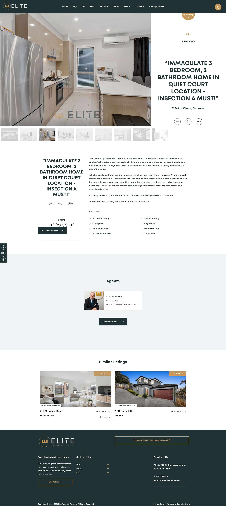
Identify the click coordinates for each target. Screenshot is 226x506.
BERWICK (119, 415)
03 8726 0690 (162, 476)
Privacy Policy (159, 504)
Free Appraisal (156, 6)
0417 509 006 (112, 301)
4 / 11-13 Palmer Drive (51, 411)
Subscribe (54, 482)
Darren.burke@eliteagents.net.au (122, 304)
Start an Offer (50, 230)
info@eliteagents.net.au (168, 480)
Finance (104, 6)
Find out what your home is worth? (152, 440)
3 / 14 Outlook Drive (125, 411)
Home (65, 6)
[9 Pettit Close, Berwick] (75, 69)
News (127, 6)
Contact (139, 6)
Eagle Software (183, 504)
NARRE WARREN (47, 415)
